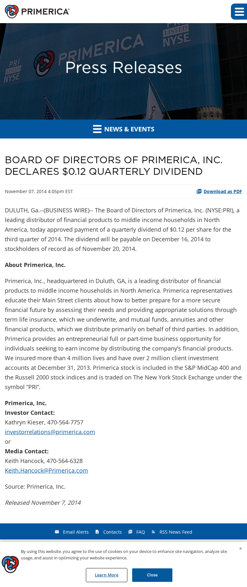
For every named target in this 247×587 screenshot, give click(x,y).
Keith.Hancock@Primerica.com (46, 470)
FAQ (140, 532)
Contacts (112, 532)
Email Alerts (76, 532)
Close (152, 575)
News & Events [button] (128, 129)
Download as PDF (223, 191)
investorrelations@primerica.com (50, 432)
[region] (123, 564)
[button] (239, 12)
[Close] (240, 548)
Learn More (106, 575)
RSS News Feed (176, 532)
